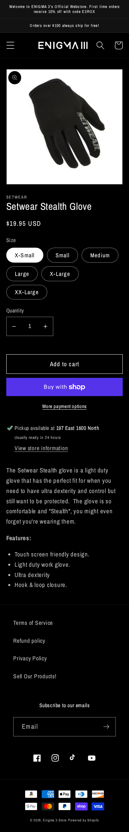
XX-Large (27, 292)
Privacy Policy (30, 658)
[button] (10, 45)
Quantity (15, 310)
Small (62, 255)
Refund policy (29, 640)
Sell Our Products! (35, 676)
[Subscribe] (106, 726)
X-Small (25, 255)
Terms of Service (33, 622)
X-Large (60, 274)
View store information (41, 448)
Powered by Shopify (83, 820)
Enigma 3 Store (55, 820)
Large (22, 274)
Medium (100, 255)
